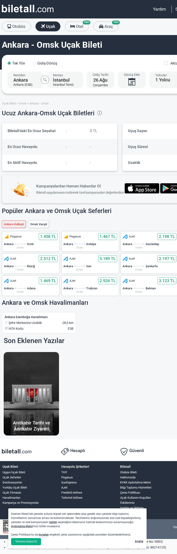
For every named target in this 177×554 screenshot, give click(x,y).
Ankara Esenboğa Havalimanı (26, 317)
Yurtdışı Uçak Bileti (15, 487)
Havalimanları (11, 497)
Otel (82, 25)
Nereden (19, 75)
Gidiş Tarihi (100, 75)
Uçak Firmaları (12, 492)
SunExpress (69, 482)
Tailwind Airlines (72, 497)
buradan (44, 534)
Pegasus (67, 477)
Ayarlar (139, 541)
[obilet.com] (27, 13)
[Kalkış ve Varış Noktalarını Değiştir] (45, 80)
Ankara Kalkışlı (14, 224)
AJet (64, 487)
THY (64, 472)
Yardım (159, 9)
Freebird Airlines (71, 492)
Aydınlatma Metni (22, 526)
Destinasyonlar (12, 482)
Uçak (50, 26)
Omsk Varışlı (38, 224)
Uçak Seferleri (12, 477)
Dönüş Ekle (132, 75)
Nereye (58, 75)
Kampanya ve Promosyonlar (21, 502)
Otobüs (18, 26)
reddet (53, 522)
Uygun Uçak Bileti (14, 472)
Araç (110, 25)
